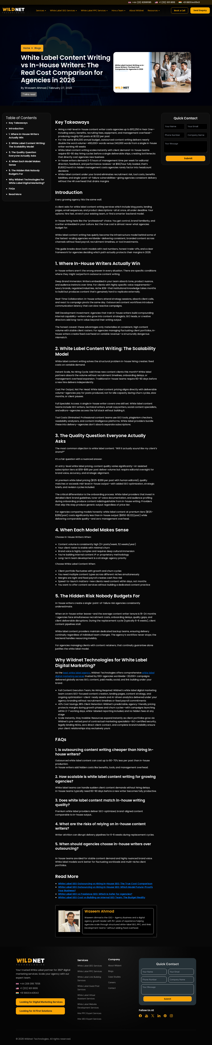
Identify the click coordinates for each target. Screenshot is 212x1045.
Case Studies (114, 977)
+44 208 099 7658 (30, 983)
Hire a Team (117, 10)
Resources (153, 10)
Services (40, 10)
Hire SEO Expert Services (89, 1019)
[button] (185, 158)
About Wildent (114, 965)
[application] (45, 11)
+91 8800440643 (191, 2)
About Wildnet (136, 10)
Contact (112, 988)
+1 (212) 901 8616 (167, 2)
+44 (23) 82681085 (141, 2)
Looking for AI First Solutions (36, 1010)
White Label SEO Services (62, 10)
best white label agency (76, 672)
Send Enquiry (200, 10)
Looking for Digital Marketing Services (41, 1001)
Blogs (37, 48)
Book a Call (179, 10)
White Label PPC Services (93, 10)
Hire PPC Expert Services (89, 1013)
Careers (112, 982)
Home (26, 48)
